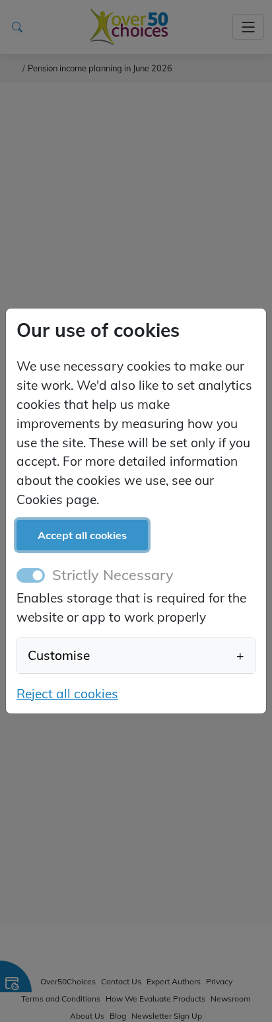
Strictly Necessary (113, 574)
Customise (136, 655)
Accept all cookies (82, 535)
